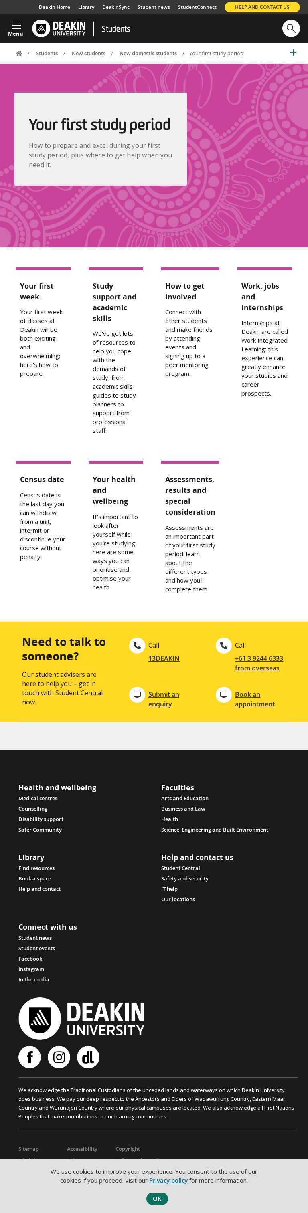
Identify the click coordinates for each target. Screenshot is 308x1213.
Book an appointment (255, 699)
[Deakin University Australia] (58, 29)
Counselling (32, 808)
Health (169, 819)
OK (157, 1199)
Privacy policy (168, 1180)
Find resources (36, 868)
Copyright (128, 1148)
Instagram (31, 969)
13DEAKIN (164, 658)
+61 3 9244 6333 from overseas (259, 663)
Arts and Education (185, 798)
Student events (36, 948)
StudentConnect (197, 7)
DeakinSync (116, 7)
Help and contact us (262, 7)
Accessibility (82, 1148)
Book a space (34, 878)
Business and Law (183, 808)
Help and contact (39, 888)
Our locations (178, 899)
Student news (154, 7)
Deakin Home (54, 7)
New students (88, 53)
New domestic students (148, 53)
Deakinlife (89, 1057)
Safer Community (40, 829)
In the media (33, 979)
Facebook (30, 958)
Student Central (180, 868)
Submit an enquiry (163, 699)
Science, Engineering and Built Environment (214, 829)
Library (86, 7)
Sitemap (28, 1148)
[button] (15, 26)
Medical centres (37, 798)
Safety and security (185, 878)
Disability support (40, 819)
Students (116, 30)
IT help (169, 888)
